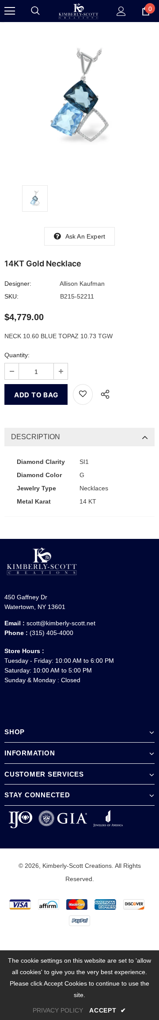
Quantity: (17, 355)
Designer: (17, 283)
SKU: (11, 296)
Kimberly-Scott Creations (77, 865)
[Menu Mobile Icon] (9, 11)
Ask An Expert (85, 236)
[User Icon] (121, 11)
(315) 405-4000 (51, 632)
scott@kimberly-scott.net (60, 623)
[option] (79, 97)
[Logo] (78, 11)
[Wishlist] (83, 394)
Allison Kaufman (82, 283)
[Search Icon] (35, 11)
